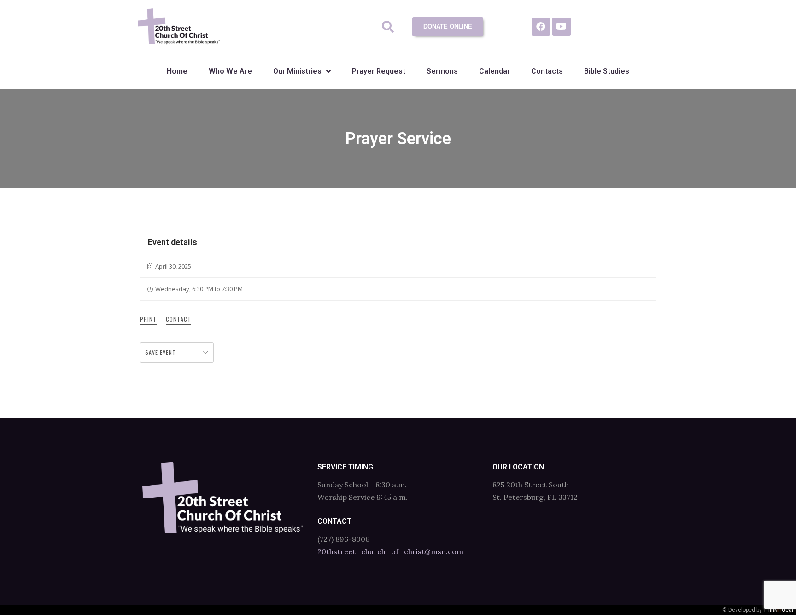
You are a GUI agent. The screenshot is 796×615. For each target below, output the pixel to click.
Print (148, 319)
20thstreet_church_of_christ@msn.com (390, 551)
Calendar (494, 71)
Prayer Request (378, 71)
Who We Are (230, 71)
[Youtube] (561, 27)
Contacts (547, 71)
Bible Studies (606, 71)
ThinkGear (778, 610)
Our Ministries (297, 71)
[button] (388, 27)
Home (177, 71)
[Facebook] (541, 27)
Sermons (442, 71)
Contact (178, 319)
